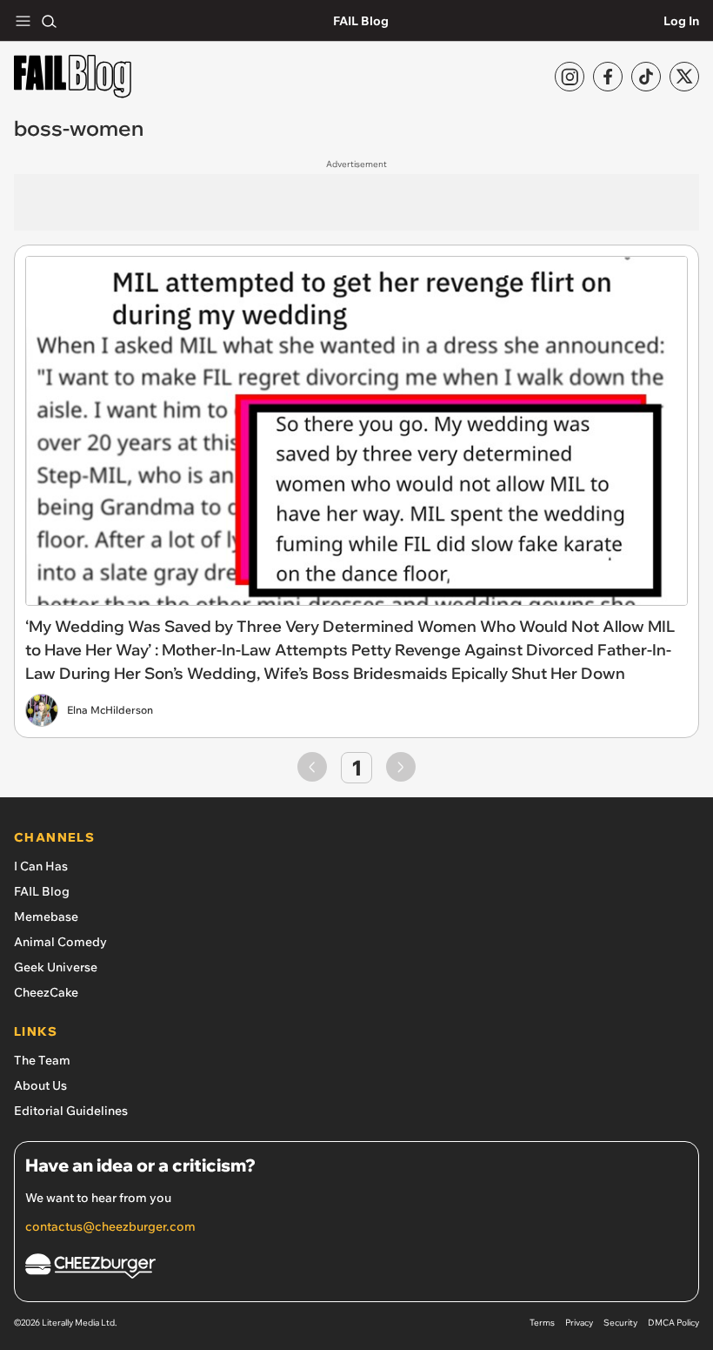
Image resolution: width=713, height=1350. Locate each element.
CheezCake (46, 992)
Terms (542, 1322)
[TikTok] (646, 76)
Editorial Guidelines (71, 1110)
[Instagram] (569, 76)
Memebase (46, 916)
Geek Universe (55, 967)
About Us (40, 1085)
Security (620, 1322)
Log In (681, 21)
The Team (42, 1060)
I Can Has (41, 866)
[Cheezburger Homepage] (356, 1268)
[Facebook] (608, 76)
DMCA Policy (673, 1322)
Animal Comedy (60, 942)
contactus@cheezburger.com (110, 1226)
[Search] (48, 21)
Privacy (579, 1322)
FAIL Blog (361, 21)
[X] (684, 76)
